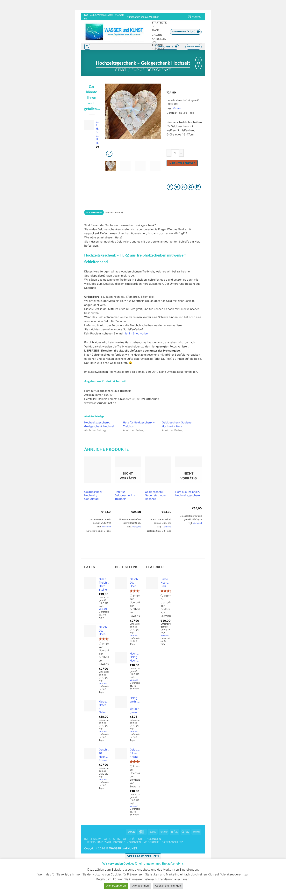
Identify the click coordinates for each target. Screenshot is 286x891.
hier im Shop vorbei (136, 333)
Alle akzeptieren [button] (116, 885)
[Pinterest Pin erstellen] (191, 187)
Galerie (157, 34)
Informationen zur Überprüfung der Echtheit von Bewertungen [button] (104, 653)
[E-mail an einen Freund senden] (184, 187)
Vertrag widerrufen (143, 856)
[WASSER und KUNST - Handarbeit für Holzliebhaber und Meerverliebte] (114, 32)
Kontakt (158, 49)
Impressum (92, 838)
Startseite (159, 22)
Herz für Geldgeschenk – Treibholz (125, 495)
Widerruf (151, 842)
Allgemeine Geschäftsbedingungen (132, 838)
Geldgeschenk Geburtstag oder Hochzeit (155, 495)
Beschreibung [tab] (94, 212)
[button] (185, 32)
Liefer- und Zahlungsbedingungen (113, 842)
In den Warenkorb (182, 163)
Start (120, 70)
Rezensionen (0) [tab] (114, 212)
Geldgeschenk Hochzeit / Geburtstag (93, 495)
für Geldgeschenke (151, 70)
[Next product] (198, 60)
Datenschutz (172, 842)
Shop (155, 30)
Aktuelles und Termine (159, 42)
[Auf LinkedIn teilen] (198, 187)
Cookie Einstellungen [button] (168, 885)
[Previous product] (198, 66)
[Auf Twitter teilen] (177, 187)
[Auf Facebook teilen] (170, 187)
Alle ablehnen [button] (140, 885)
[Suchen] (87, 47)
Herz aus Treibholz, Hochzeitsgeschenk (187, 493)
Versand (177, 108)
